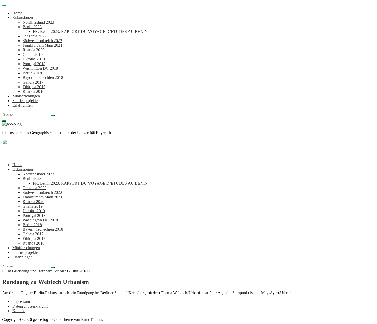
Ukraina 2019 (34, 59)
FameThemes (92, 319)
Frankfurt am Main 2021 (42, 45)
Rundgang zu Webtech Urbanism (45, 282)
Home (17, 13)
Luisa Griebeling (15, 271)
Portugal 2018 (34, 64)
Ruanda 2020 (33, 50)
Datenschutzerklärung (30, 306)
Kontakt (18, 311)
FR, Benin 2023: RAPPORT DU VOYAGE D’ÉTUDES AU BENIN (90, 31)
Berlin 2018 (32, 73)
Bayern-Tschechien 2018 (43, 77)
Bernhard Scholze (51, 271)
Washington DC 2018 (40, 68)
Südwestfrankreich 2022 (42, 40)
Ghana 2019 (33, 54)
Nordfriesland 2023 (38, 22)
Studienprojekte (25, 100)
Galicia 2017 (33, 82)
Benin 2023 (32, 27)
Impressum (21, 301)
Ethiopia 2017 (34, 87)
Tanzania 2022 (34, 36)
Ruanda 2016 (33, 91)
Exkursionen (22, 17)
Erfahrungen (22, 105)
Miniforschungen (26, 96)
